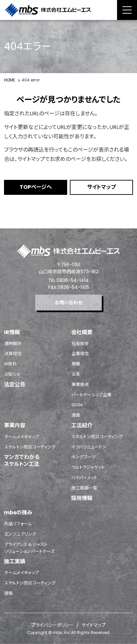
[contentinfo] (68, 436)
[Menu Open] (127, 10)
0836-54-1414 (73, 280)
